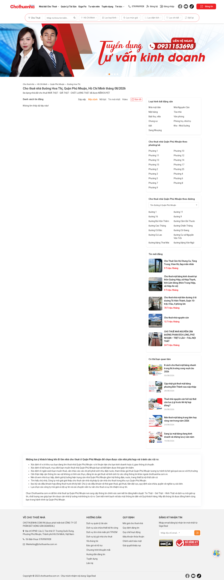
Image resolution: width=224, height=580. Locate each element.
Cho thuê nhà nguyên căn (176, 317)
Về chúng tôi (92, 541)
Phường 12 (179, 155)
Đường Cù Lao (155, 235)
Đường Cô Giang (181, 230)
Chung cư (153, 121)
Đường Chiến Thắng (183, 225)
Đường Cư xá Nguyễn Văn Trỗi (184, 236)
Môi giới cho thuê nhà (133, 523)
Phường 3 (153, 174)
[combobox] (174, 205)
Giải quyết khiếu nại (132, 545)
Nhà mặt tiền (155, 107)
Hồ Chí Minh (42, 84)
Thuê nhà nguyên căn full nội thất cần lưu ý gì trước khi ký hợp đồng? (180, 402)
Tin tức (118, 6)
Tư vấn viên (94, 6)
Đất (150, 125)
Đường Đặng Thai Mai (159, 242)
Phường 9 (153, 187)
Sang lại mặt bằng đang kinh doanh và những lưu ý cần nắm (179, 435)
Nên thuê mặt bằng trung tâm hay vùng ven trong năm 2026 (180, 419)
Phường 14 (179, 160)
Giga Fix (82, 6)
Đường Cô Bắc (155, 230)
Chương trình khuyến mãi (98, 550)
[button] (106, 74)
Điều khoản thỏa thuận (133, 536)
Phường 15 (154, 164)
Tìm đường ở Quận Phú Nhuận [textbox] (163, 205)
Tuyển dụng (107, 6)
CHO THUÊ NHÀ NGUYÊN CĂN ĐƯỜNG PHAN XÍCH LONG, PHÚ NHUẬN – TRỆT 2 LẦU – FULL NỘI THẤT (180, 336)
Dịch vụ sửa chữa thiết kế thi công (102, 528)
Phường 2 (153, 169)
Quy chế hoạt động (131, 532)
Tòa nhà (177, 112)
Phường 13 (154, 160)
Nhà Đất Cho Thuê (48, 6)
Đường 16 (153, 216)
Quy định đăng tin (131, 528)
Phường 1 (153, 151)
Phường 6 (178, 178)
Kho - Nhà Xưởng (182, 125)
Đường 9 (178, 216)
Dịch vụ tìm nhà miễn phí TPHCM (101, 532)
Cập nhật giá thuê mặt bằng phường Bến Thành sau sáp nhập (180, 385)
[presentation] (5, 52)
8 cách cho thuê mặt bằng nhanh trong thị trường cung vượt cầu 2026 (180, 368)
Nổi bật (103, 99)
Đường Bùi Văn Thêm (159, 221)
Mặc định (93, 99)
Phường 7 (153, 183)
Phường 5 (153, 178)
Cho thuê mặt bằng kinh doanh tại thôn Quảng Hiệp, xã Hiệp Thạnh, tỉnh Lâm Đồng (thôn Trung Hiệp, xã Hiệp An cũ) (180, 281)
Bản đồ (138, 99)
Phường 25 (179, 169)
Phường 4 (178, 174)
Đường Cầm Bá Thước (184, 221)
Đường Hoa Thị (73, 84)
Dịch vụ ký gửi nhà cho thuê (99, 536)
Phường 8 (178, 183)
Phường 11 (154, 155)
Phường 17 (179, 164)
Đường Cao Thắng (157, 225)
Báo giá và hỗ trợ (94, 545)
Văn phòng (179, 116)
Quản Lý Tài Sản (68, 6)
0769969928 (45, 539)
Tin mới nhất (114, 99)
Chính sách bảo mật (132, 541)
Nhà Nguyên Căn (182, 107)
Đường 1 (153, 212)
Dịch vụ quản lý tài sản (96, 523)
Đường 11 (178, 212)
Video (125, 99)
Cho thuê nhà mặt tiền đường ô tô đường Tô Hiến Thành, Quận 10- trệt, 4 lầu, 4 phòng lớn (180, 300)
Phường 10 (179, 151)
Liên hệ (89, 563)
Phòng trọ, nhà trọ (182, 121)
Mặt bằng (153, 112)
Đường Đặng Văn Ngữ (184, 242)
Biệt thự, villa (155, 116)
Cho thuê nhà (28, 84)
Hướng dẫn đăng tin (95, 554)
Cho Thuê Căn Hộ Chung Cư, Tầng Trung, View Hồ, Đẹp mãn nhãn (180, 262)
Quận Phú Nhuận (57, 84)
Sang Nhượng (155, 130)
